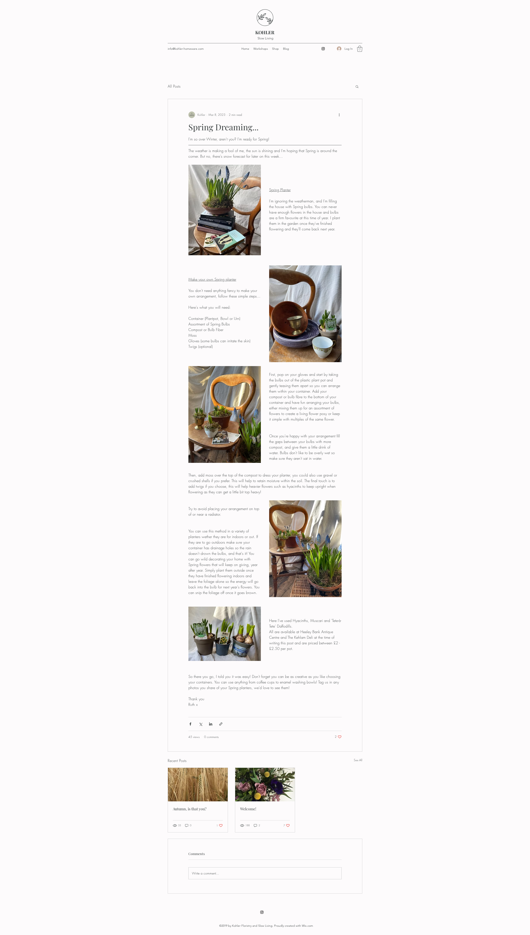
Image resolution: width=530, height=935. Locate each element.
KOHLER (265, 32)
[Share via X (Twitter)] (200, 724)
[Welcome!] (265, 784)
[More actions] (339, 114)
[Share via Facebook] (190, 724)
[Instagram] (323, 49)
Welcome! (248, 808)
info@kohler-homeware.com (186, 49)
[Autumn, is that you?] (198, 784)
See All (358, 760)
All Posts (174, 86)
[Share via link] (221, 724)
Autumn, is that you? (189, 808)
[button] (359, 49)
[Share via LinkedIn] (211, 724)
